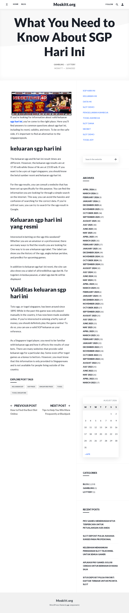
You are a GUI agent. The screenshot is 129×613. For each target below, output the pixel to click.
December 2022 (91, 347)
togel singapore (19, 393)
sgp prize (31, 386)
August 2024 (89, 268)
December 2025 (91, 205)
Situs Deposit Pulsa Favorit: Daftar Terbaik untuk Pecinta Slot (100, 580)
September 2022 (91, 359)
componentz (74, 605)
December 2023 (91, 300)
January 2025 (90, 248)
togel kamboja (91, 118)
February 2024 (91, 292)
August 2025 (89, 221)
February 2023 (91, 339)
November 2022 (91, 351)
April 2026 (88, 189)
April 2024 (88, 284)
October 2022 (90, 355)
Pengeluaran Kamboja (95, 112)
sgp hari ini (16, 121)
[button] (122, 4)
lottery (71, 64)
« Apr (87, 454)
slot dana (88, 123)
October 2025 (90, 213)
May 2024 (87, 280)
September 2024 (91, 264)
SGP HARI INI (89, 90)
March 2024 (89, 288)
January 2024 (90, 296)
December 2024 (91, 252)
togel (59, 386)
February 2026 (91, 197)
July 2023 (87, 319)
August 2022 (89, 363)
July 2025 (87, 225)
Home (15, 4)
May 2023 (87, 327)
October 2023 (90, 307)
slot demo (88, 107)
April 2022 (88, 378)
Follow (109, 4)
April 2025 (88, 236)
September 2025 (91, 217)
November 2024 (91, 256)
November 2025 (91, 209)
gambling (59, 64)
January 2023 (90, 343)
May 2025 (87, 233)
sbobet (87, 129)
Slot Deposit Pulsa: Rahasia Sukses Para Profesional (98, 537)
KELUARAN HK (90, 96)
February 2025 (91, 244)
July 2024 (87, 272)
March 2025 (89, 240)
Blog (23, 4)
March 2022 (89, 382)
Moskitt (58, 68)
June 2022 (88, 370)
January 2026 (90, 201)
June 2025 (88, 229)
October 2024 (90, 260)
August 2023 (89, 315)
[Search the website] (117, 4)
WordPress (54, 605)
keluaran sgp (17, 386)
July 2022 (87, 367)
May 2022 (87, 374)
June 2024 (88, 276)
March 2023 (89, 335)
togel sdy (88, 140)
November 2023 (91, 303)
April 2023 (88, 331)
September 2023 (91, 311)
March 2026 (89, 193)
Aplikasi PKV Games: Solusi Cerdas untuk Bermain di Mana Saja (100, 565)
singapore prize (46, 386)
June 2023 (88, 323)
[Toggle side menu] (7, 4)
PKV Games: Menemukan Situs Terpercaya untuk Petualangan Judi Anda (99, 524)
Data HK (87, 101)
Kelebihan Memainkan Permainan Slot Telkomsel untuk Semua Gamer (98, 550)
